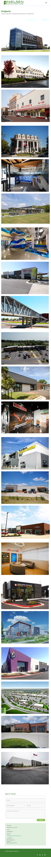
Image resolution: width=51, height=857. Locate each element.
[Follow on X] (42, 855)
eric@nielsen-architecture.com (14, 835)
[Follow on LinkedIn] (40, 855)
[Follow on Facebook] (37, 855)
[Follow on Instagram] (45, 855)
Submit (41, 820)
